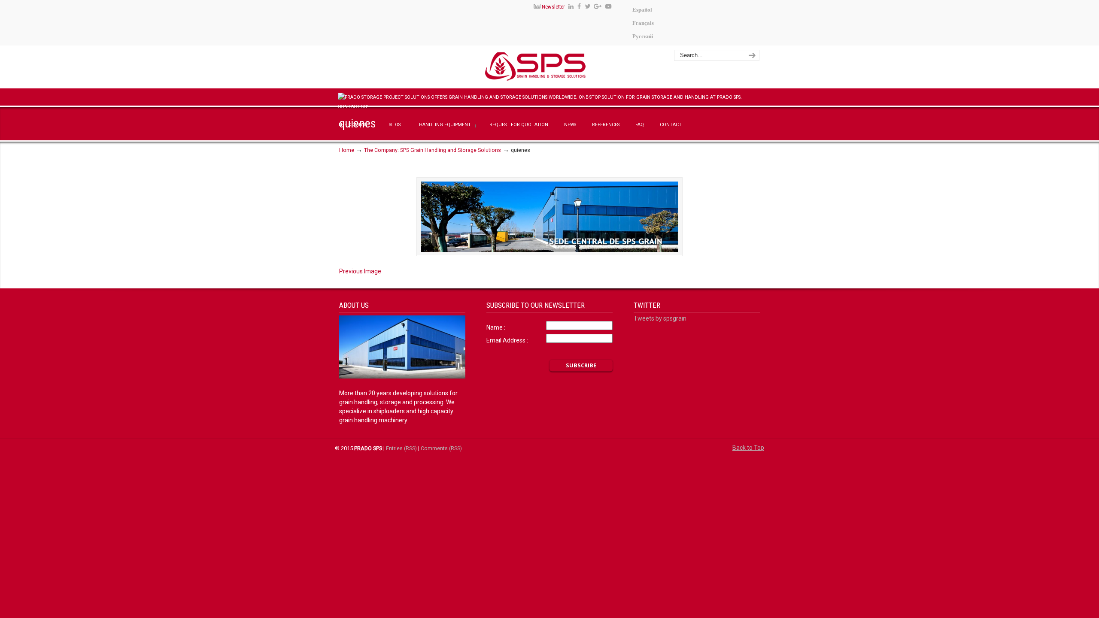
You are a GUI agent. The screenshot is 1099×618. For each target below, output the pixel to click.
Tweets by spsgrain (660, 318)
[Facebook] (579, 6)
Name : (495, 327)
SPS (561, 68)
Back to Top (748, 447)
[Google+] (598, 6)
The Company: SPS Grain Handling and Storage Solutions (432, 150)
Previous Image (360, 271)
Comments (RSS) (441, 448)
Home (346, 150)
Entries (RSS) (401, 448)
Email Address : (507, 340)
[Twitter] (587, 6)
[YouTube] (608, 6)
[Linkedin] (571, 6)
